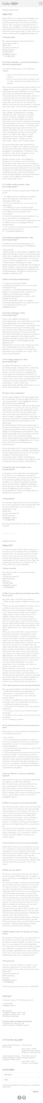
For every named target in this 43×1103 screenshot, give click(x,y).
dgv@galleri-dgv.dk (9, 54)
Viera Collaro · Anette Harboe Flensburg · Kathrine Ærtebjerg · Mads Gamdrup (31, 1050)
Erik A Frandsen (27, 1045)
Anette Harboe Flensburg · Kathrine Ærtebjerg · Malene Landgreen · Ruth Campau (12, 1058)
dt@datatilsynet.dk (26, 440)
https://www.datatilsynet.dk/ (23, 955)
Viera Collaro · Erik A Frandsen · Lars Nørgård (30, 1062)
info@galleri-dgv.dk (9, 1006)
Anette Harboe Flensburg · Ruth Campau (11, 1046)
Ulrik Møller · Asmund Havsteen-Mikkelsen (29, 1057)
